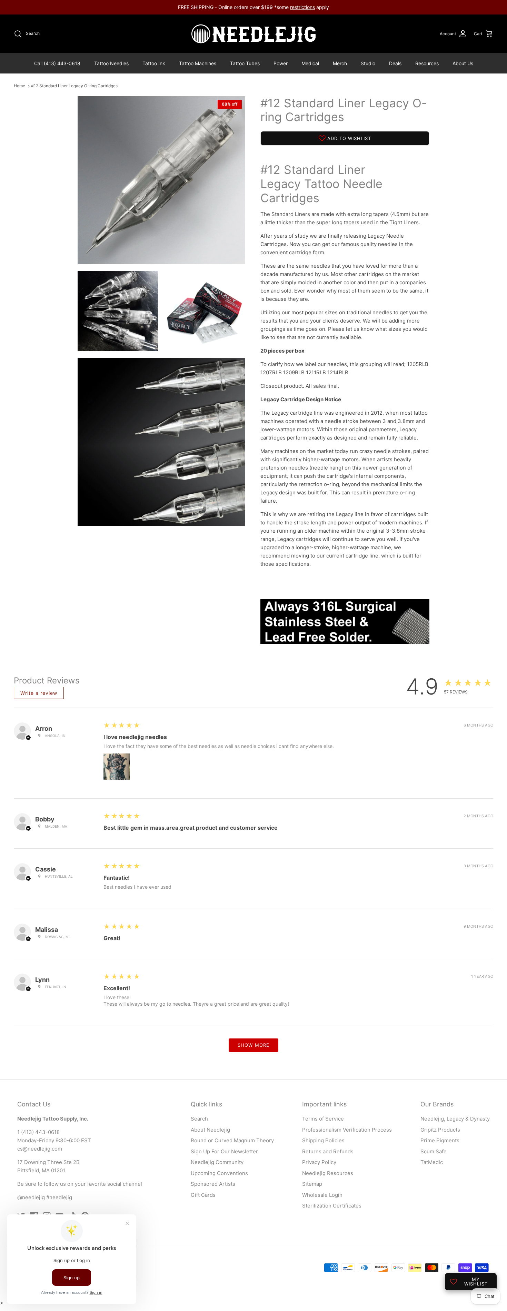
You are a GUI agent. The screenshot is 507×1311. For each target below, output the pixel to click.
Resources (427, 63)
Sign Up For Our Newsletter (224, 1151)
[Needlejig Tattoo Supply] (253, 33)
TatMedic (431, 1162)
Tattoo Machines (197, 63)
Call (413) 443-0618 (57, 63)
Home (19, 86)
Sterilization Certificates (331, 1205)
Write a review (38, 693)
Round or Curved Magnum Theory (232, 1140)
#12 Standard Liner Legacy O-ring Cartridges (74, 86)
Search (199, 1118)
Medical (310, 63)
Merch (340, 63)
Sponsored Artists (213, 1184)
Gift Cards (203, 1195)
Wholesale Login (322, 1195)
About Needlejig (210, 1129)
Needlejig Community (217, 1162)
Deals (395, 63)
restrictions (302, 7)
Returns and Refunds (328, 1151)
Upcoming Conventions (219, 1173)
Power (281, 63)
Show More (253, 1045)
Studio (368, 63)
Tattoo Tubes (245, 63)
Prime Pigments (439, 1140)
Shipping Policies (323, 1140)
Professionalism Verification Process (347, 1129)
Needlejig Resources (327, 1173)
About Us (463, 63)
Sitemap (312, 1184)
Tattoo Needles (111, 63)
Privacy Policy (319, 1162)
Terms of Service (323, 1118)
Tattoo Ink (153, 63)
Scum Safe (433, 1151)
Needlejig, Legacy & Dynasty (455, 1118)
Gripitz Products (440, 1129)
